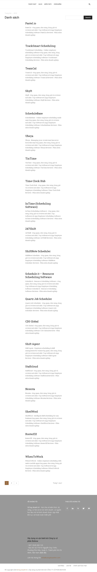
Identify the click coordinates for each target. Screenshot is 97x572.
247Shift (30, 228)
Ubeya (29, 136)
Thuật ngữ (32, 4)
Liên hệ (68, 566)
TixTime (30, 158)
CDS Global (32, 321)
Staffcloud (31, 366)
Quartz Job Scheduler (38, 299)
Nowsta (30, 389)
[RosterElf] (12, 435)
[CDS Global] (10, 325)
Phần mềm (57, 4)
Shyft (28, 91)
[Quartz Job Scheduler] (12, 298)
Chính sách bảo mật (80, 566)
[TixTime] (12, 158)
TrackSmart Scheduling (40, 46)
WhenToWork (34, 456)
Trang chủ (8, 13)
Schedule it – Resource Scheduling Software (39, 275)
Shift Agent (32, 344)
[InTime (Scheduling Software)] (12, 204)
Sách (40, 4)
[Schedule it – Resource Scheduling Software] (10, 278)
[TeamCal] (22, 76)
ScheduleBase (34, 113)
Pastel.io (30, 23)
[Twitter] (83, 508)
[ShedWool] (10, 415)
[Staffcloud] (12, 370)
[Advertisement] (79, 37)
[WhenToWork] (10, 460)
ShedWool (31, 411)
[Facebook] (67, 508)
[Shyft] (10, 95)
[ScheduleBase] (12, 113)
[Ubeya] (10, 140)
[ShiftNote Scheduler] (10, 255)
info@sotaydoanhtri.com (50, 557)
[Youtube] (89, 508)
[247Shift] (12, 229)
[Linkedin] (73, 508)
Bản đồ (43, 552)
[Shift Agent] (10, 348)
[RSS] (78, 508)
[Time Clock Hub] (12, 180)
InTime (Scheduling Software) (38, 205)
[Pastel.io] (10, 27)
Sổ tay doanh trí (33, 507)
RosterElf (31, 434)
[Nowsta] (10, 393)
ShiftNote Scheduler (38, 251)
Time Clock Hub (35, 181)
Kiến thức (48, 4)
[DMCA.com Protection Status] (44, 533)
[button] (89, 4)
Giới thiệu (61, 566)
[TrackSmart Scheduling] (12, 46)
